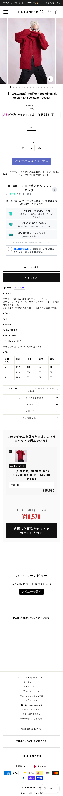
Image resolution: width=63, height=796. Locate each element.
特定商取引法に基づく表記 (31, 696)
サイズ (31, 142)
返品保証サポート (31, 682)
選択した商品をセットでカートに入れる (31, 530)
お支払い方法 (31, 700)
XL (39, 148)
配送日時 (31, 404)
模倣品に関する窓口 (31, 714)
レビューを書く (32, 591)
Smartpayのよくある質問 (31, 718)
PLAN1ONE (19, 288)
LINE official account (31, 705)
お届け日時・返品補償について (31, 677)
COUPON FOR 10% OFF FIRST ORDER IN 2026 (31, 390)
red (31, 133)
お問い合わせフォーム (31, 709)
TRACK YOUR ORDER (31, 741)
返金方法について (31, 687)
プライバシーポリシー (31, 691)
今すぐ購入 (31, 277)
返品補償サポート (32, 418)
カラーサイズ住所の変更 (31, 398)
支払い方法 (31, 411)
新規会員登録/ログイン (31, 729)
